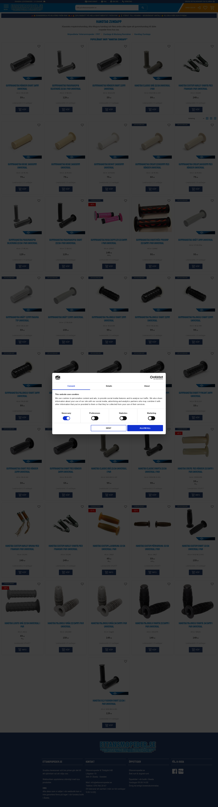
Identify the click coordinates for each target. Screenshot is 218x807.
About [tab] (147, 386)
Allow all (145, 428)
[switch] (94, 418)
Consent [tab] (71, 386)
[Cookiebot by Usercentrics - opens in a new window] (152, 378)
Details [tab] (109, 386)
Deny (108, 428)
